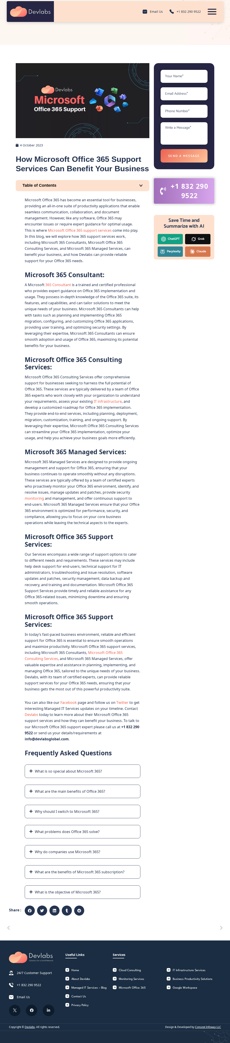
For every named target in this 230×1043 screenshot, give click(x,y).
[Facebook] (31, 1010)
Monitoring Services (131, 979)
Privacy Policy (79, 1005)
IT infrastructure (108, 401)
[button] (82, 771)
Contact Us (78, 996)
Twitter (122, 702)
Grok (200, 239)
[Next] (169, 928)
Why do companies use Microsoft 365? (67, 851)
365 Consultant (58, 284)
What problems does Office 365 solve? (67, 831)
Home (75, 970)
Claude (201, 251)
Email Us (156, 11)
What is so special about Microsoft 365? (68, 771)
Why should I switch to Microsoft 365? (67, 811)
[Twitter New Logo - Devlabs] (14, 1010)
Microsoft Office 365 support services (80, 230)
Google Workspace (185, 987)
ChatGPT (173, 239)
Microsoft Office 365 (132, 987)
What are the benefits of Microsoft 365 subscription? (79, 872)
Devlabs (31, 714)
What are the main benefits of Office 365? (70, 791)
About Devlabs (80, 979)
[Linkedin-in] (48, 1010)
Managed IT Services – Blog (88, 987)
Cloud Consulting (130, 970)
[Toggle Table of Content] (82, 185)
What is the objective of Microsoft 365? (68, 892)
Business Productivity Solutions (192, 979)
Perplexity (173, 251)
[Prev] (61, 928)
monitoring (34, 498)
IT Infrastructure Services (189, 970)
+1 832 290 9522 (189, 11)
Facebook (68, 702)
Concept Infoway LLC (208, 1027)
